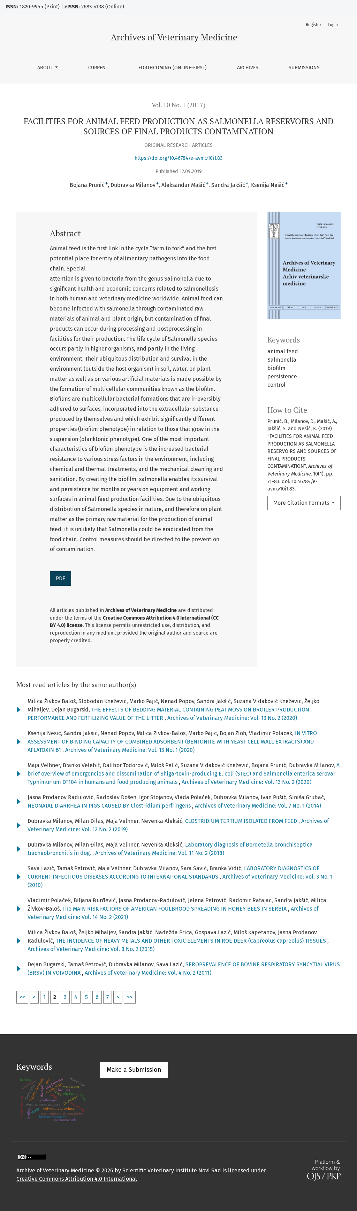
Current (98, 68)
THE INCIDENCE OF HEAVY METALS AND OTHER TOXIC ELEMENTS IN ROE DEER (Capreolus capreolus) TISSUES (191, 940)
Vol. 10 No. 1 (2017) (178, 105)
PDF (60, 578)
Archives (247, 68)
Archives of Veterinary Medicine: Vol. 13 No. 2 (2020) (232, 718)
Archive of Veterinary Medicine (56, 1170)
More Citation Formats (302, 503)
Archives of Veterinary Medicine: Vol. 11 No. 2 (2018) (159, 853)
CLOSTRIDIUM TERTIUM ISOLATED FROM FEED (241, 821)
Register (313, 24)
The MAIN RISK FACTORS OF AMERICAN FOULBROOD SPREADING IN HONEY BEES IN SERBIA (175, 908)
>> (129, 997)
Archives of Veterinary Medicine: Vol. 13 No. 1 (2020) (130, 750)
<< (22, 997)
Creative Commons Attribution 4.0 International (76, 1178)
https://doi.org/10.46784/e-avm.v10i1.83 (178, 158)
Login (333, 24)
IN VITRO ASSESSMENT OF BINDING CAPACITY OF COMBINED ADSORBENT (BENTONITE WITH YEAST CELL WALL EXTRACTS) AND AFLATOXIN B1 (172, 741)
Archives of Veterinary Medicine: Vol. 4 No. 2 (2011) (148, 972)
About (45, 68)
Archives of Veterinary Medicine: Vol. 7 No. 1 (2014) (258, 805)
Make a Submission (134, 1070)
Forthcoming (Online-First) (172, 68)
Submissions (304, 68)
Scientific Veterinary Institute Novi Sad (172, 1170)
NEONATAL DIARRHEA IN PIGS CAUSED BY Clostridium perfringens (110, 805)
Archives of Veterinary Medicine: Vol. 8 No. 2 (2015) (91, 949)
